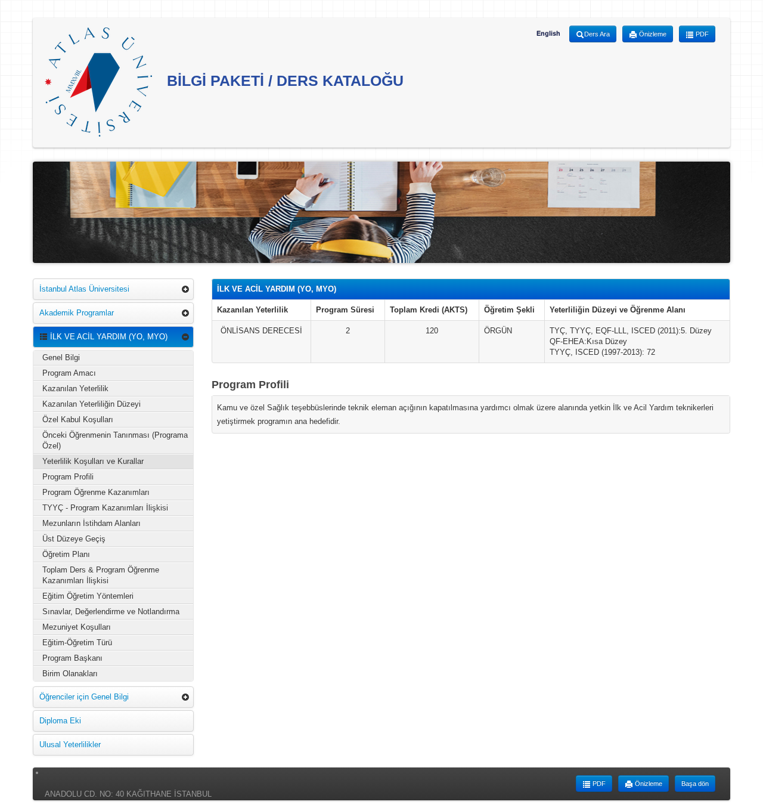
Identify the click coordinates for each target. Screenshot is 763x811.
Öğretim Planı (66, 554)
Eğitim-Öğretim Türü (77, 642)
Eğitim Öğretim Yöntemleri (88, 596)
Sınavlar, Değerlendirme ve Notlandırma (110, 611)
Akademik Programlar (76, 312)
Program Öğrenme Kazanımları (96, 492)
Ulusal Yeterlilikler (70, 744)
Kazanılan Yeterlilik (75, 388)
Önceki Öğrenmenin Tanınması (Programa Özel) (115, 440)
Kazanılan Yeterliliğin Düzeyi (91, 404)
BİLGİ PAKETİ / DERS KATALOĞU (283, 80)
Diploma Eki (60, 720)
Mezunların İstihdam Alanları (91, 523)
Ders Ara (597, 34)
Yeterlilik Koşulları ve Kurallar (93, 461)
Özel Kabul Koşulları (77, 419)
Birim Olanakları (70, 673)
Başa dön (695, 783)
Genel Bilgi (61, 357)
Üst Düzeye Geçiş (74, 538)
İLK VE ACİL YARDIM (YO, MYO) (108, 336)
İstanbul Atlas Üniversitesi (84, 288)
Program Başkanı (72, 658)
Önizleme (651, 34)
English (548, 33)
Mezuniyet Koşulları (76, 627)
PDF (701, 34)
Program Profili (68, 476)
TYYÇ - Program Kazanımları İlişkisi (105, 507)
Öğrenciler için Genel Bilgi (84, 696)
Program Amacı (69, 373)
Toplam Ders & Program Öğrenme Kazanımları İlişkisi (100, 575)
